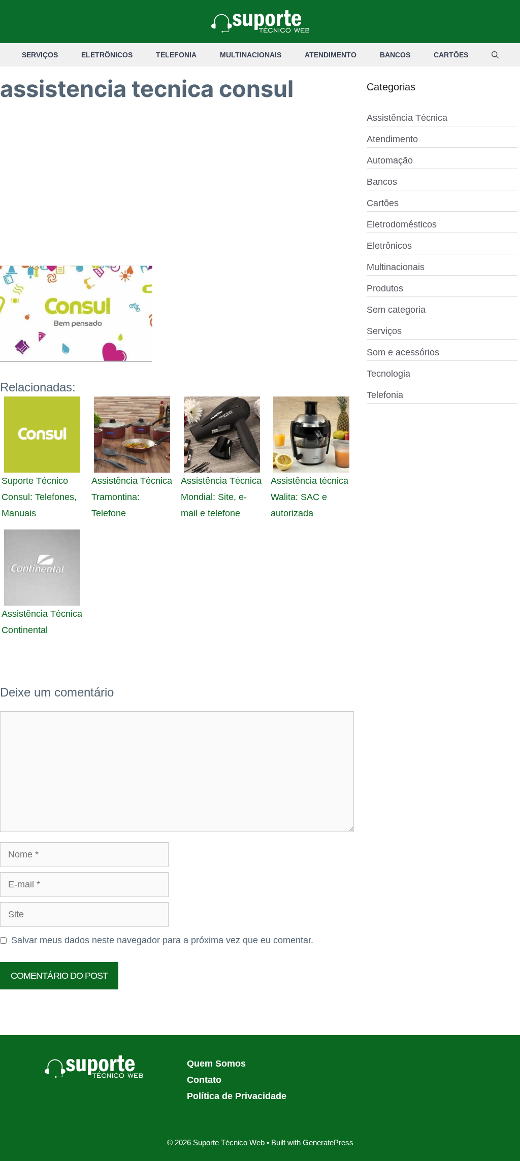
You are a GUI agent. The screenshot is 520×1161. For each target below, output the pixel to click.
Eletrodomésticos (402, 224)
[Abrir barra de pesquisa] (495, 55)
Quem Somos (216, 1063)
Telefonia (176, 55)
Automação (390, 160)
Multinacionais (250, 55)
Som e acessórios (403, 352)
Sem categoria (396, 310)
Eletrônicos (107, 55)
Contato (204, 1080)
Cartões (451, 55)
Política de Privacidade (236, 1096)
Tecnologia (388, 374)
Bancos (395, 55)
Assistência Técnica (407, 118)
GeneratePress (328, 1142)
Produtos (385, 288)
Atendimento (330, 55)
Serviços (40, 55)
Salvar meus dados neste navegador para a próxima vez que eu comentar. (162, 940)
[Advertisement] (177, 190)
